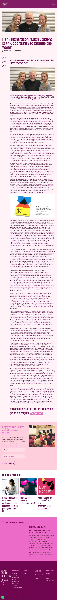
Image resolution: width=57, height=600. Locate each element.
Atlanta (48, 576)
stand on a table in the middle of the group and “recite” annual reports (32, 286)
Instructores (15, 577)
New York (48, 578)
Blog (25, 573)
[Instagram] (2, 583)
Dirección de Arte (39, 574)
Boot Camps (50, 570)
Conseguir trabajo (17, 587)
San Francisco (50, 580)
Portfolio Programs (38, 570)
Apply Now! (36, 413)
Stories (26, 570)
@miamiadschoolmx (15, 522)
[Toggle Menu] (53, 3)
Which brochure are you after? (11, 446)
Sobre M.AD (15, 570)
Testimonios (27, 576)
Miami (48, 573)
